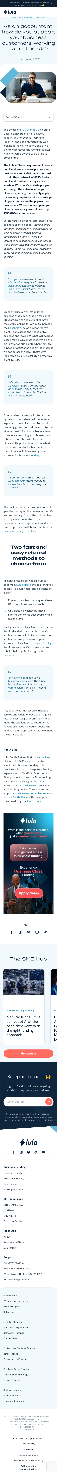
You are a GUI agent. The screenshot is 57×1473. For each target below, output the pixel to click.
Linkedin (20, 932)
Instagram (28, 1152)
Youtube (43, 1152)
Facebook (11, 932)
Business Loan (11, 1395)
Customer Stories (13, 1221)
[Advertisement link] (28, 863)
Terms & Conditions (28, 1455)
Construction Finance (15, 1359)
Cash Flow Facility (13, 1173)
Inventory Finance (13, 1321)
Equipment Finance (14, 1401)
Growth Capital (12, 1306)
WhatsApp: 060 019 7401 (17, 1268)
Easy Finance (10, 1295)
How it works (10, 1184)
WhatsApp (36, 1152)
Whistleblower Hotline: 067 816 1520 (23, 1274)
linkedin (21, 1152)
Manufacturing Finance (16, 1327)
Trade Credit (10, 1338)
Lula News (9, 1210)
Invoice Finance (12, 1380)
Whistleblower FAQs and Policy (28, 1460)
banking (45, 757)
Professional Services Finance (19, 1348)
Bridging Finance (12, 1390)
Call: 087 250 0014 (14, 1263)
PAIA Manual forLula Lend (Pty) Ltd (28, 1467)
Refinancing (10, 1312)
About (7, 1236)
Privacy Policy (28, 1443)
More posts (28, 1053)
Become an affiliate (14, 1242)
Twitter (28, 932)
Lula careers (10, 1247)
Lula (22, 59)
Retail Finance (11, 1353)
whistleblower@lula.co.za (17, 1279)
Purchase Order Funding (16, 1369)
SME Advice (10, 1215)
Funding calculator (13, 1189)
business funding (14, 531)
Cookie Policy (28, 1449)
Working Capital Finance (28, 17)
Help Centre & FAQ (13, 1204)
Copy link (45, 932)
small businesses (26, 785)
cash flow (15, 328)
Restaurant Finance (14, 1332)
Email (36, 932)
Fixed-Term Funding (14, 1178)
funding (34, 455)
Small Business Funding (16, 1374)
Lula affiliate (23, 585)
